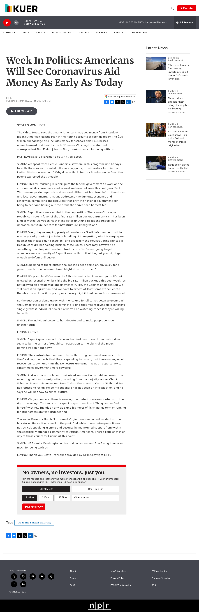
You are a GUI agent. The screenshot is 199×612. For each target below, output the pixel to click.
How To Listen (61, 32)
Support (101, 32)
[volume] (16, 22)
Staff (72, 585)
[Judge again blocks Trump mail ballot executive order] (156, 163)
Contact (74, 578)
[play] (7, 22)
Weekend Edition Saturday (34, 522)
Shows (40, 32)
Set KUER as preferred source (121, 96)
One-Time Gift (95, 488)
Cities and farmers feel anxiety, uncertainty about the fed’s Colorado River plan (178, 71)
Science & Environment (175, 59)
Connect (83, 32)
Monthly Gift (46, 488)
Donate (188, 8)
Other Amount (82, 497)
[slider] (21, 22)
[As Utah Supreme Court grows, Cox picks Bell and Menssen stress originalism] (156, 130)
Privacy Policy (117, 578)
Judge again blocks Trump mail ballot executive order (178, 168)
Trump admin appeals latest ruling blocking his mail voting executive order (178, 105)
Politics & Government (175, 92)
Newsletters (139, 32)
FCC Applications (160, 571)
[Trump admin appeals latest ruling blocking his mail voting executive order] (156, 96)
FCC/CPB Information (121, 585)
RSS (154, 585)
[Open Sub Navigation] (17, 32)
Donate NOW (35, 506)
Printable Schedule (161, 578)
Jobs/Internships (118, 571)
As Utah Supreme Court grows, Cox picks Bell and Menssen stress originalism (178, 138)
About (73, 571)
